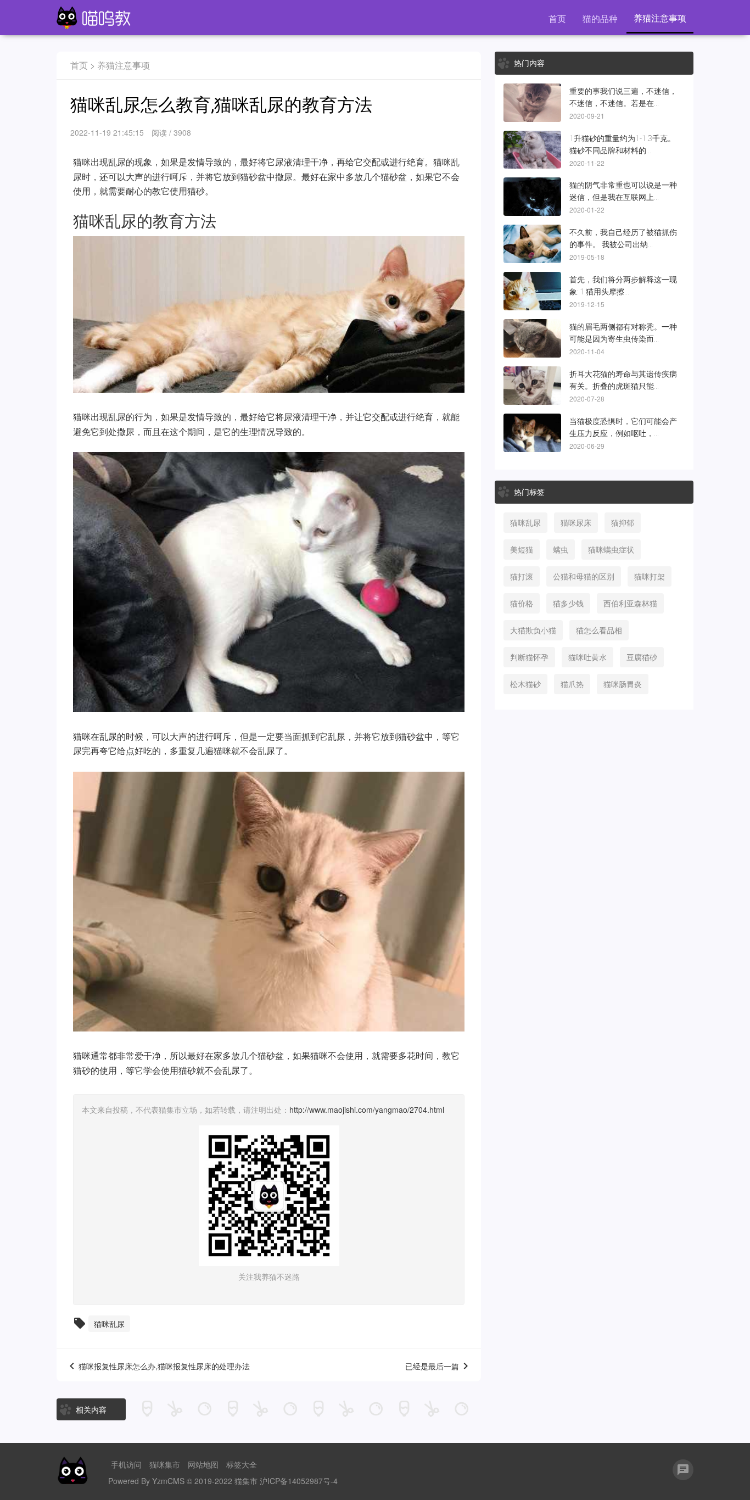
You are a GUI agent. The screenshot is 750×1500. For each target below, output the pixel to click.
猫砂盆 (253, 176)
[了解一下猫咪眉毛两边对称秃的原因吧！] (532, 338)
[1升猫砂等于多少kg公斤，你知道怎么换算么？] (532, 150)
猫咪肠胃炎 (622, 683)
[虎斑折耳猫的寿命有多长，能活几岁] (532, 385)
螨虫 (560, 549)
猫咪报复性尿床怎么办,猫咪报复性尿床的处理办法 (164, 1366)
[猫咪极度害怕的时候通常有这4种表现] (532, 433)
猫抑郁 (622, 522)
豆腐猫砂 (641, 656)
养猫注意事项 (660, 18)
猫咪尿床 (576, 522)
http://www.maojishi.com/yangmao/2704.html (366, 1109)
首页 (557, 18)
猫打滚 (521, 576)
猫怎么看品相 (599, 629)
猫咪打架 (649, 576)
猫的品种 (600, 18)
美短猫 (521, 549)
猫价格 (521, 603)
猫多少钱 (568, 603)
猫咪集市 (164, 1464)
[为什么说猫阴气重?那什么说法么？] (532, 196)
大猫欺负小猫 (533, 629)
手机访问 (126, 1464)
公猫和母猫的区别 (583, 576)
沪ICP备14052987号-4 (299, 1480)
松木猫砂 (525, 683)
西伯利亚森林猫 (630, 603)
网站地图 (203, 1464)
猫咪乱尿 (109, 1323)
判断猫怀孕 (529, 656)
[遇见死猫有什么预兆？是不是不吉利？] (532, 102)
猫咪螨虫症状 (611, 549)
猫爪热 (572, 683)
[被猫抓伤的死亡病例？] (532, 244)
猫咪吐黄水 (587, 656)
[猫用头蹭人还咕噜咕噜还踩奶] (532, 291)
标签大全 (241, 1464)
